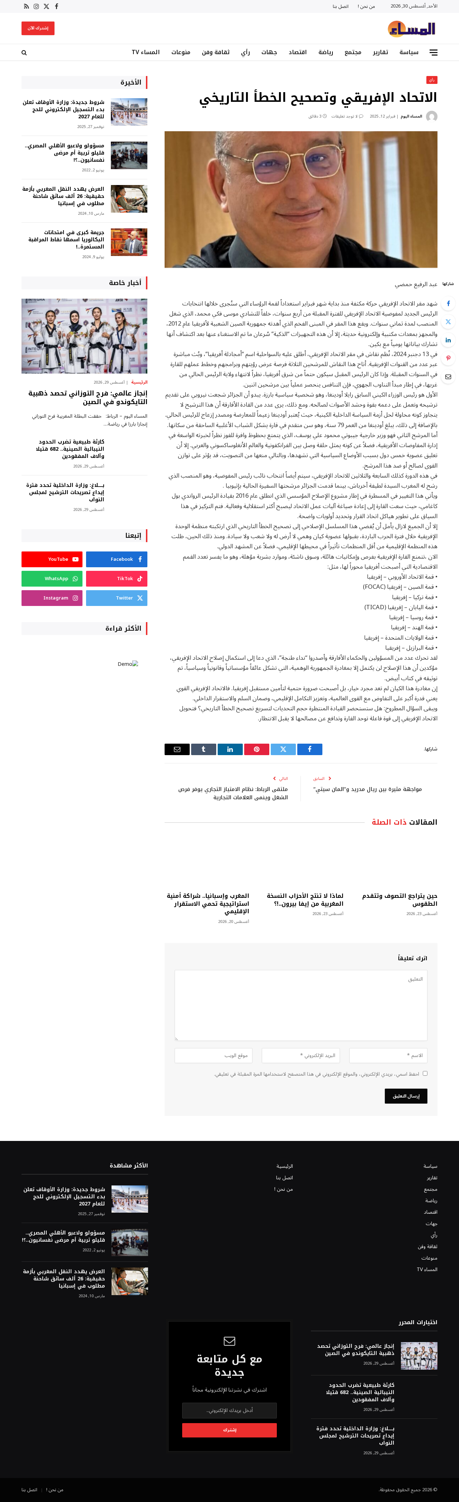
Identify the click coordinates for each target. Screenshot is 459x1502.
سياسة (408, 52)
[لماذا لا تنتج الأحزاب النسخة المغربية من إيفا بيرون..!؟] (301, 861)
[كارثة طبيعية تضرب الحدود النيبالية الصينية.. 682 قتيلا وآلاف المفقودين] (129, 451)
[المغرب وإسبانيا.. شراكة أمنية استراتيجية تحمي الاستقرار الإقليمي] (207, 861)
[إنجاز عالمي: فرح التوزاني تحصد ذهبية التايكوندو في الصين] (84, 336)
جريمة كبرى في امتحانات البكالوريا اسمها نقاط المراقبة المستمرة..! (66, 240)
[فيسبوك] (448, 303)
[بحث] (25, 52)
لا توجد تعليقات (344, 116)
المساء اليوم (411, 116)
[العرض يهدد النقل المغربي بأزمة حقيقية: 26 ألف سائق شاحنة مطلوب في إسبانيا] (129, 199)
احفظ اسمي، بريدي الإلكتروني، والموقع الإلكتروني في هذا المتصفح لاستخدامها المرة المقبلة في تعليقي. (316, 1074)
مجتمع (353, 52)
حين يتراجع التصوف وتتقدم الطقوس (399, 900)
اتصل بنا (341, 6)
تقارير (380, 52)
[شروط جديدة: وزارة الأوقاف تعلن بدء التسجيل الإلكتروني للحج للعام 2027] (129, 112)
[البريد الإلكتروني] (448, 376)
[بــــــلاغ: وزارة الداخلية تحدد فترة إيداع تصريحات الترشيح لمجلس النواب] (129, 495)
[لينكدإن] (448, 340)
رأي (245, 52)
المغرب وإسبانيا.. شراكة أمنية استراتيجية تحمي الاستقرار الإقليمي (208, 903)
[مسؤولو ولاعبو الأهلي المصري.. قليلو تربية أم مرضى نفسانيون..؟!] (129, 155)
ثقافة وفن (216, 52)
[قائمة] (433, 52)
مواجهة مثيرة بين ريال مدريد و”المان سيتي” (367, 789)
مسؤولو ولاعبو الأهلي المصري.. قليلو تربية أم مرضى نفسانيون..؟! (64, 153)
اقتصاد (298, 52)
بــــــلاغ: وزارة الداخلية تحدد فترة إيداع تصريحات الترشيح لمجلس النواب (65, 492)
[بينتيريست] (448, 358)
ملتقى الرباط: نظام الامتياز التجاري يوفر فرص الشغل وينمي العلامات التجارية (233, 793)
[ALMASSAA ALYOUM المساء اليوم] (411, 28)
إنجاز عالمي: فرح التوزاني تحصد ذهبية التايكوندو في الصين (87, 398)
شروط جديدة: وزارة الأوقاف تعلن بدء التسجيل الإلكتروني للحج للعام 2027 (63, 109)
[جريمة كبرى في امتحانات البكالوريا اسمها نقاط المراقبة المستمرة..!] (129, 242)
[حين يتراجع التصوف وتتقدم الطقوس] (395, 861)
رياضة (325, 52)
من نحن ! (366, 6)
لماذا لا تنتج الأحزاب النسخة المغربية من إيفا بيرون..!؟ (305, 900)
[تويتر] (448, 321)
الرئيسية (139, 382)
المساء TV (146, 52)
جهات (269, 52)
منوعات (180, 52)
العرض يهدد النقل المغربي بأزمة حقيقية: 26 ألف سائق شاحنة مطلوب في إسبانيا (63, 196)
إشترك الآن (38, 28)
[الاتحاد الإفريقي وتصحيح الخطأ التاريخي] (301, 199)
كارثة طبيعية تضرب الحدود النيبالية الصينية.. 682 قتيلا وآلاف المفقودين (70, 449)
